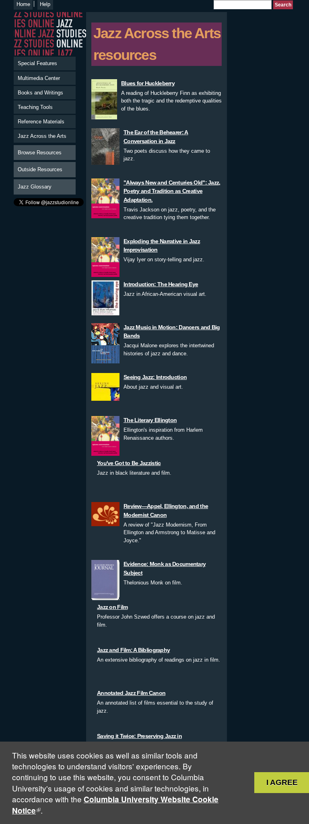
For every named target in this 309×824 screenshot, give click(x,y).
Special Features (37, 63)
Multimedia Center (39, 78)
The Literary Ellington (150, 420)
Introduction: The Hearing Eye (161, 284)
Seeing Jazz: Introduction (155, 377)
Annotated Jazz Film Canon (131, 693)
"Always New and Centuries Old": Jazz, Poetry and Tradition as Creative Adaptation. (172, 191)
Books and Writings (40, 93)
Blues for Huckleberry (148, 83)
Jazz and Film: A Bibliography (133, 650)
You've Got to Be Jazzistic (129, 463)
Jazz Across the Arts (42, 136)
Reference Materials (41, 122)
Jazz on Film (112, 607)
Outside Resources (40, 169)
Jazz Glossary (35, 187)
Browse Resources (40, 153)
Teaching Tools (35, 107)
